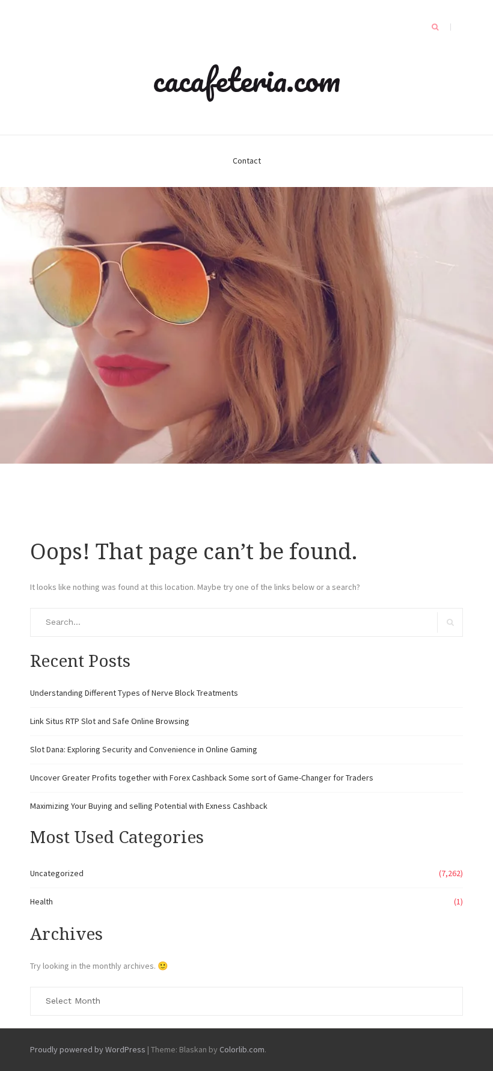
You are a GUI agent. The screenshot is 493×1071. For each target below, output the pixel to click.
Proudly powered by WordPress (87, 1049)
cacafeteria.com (246, 79)
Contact (247, 160)
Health (41, 901)
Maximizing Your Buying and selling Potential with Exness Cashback (149, 805)
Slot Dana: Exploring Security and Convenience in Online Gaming (143, 749)
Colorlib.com (242, 1049)
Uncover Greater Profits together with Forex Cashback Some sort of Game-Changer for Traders (201, 777)
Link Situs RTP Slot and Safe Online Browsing (109, 721)
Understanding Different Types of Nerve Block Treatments (134, 692)
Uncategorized (57, 873)
